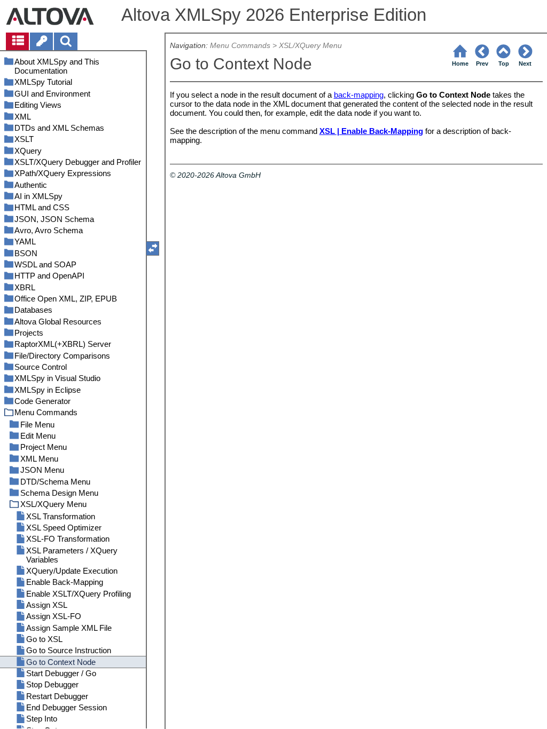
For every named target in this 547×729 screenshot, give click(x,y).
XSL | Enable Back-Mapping (371, 131)
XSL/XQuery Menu (310, 46)
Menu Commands (240, 46)
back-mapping (359, 94)
